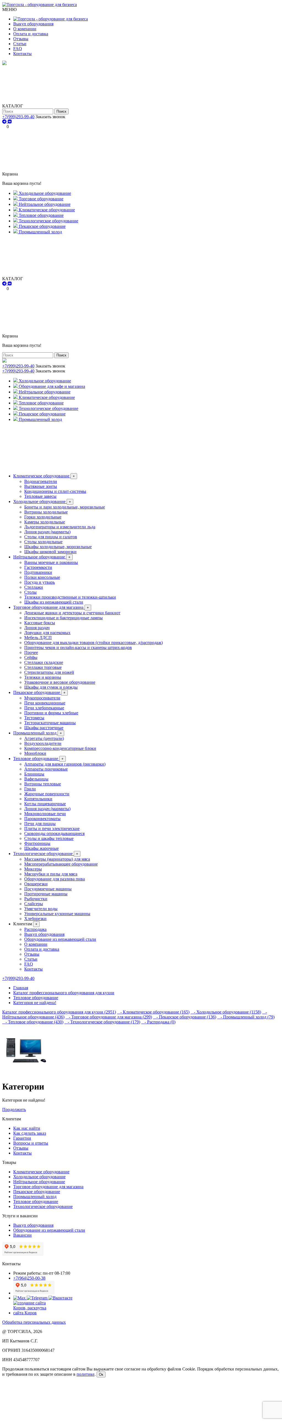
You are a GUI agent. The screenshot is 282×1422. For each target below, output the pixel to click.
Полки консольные (42, 577)
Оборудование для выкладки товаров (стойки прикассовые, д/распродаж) (93, 642)
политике (85, 1374)
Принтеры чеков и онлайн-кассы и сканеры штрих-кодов (78, 647)
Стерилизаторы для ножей (49, 672)
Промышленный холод (37, 733)
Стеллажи (33, 587)
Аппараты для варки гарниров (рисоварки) (64, 764)
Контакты (22, 53)
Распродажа (35, 929)
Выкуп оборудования (33, 23)
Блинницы (34, 774)
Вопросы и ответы (30, 1143)
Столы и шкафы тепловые (49, 838)
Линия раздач (37, 627)
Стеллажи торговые (43, 667)
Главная (20, 987)
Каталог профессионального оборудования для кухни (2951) (59, 1012)
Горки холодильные (42, 517)
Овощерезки (36, 884)
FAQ (17, 48)
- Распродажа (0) (158, 1022)
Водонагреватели (40, 481)
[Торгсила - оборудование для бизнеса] (39, 4)
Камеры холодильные (44, 522)
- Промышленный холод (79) (246, 1017)
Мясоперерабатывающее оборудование (61, 864)
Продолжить (14, 1109)
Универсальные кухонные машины (57, 913)
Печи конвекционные (44, 703)
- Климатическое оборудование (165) (153, 1012)
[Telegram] (5, 121)
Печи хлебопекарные (44, 707)
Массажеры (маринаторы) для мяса (57, 859)
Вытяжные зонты (40, 486)
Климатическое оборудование (44, 476)
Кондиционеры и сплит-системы (55, 491)
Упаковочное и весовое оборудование (59, 682)
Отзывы (20, 38)
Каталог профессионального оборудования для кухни (63, 992)
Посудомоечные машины (48, 888)
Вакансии (22, 1235)
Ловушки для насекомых (47, 632)
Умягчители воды (41, 908)
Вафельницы (36, 779)
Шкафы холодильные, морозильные (58, 546)
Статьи (19, 43)
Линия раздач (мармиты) (47, 531)
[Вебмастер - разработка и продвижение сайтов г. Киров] (34, 1312)
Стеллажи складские (43, 662)
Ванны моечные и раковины (51, 562)
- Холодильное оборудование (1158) (226, 1012)
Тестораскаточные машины (50, 722)
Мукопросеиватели (42, 698)
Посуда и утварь (39, 582)
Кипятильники (38, 798)
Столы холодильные (43, 541)
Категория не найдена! (34, 1002)
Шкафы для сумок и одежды (51, 687)
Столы (30, 592)
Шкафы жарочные (41, 848)
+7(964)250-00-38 (29, 1278)
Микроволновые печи (45, 813)
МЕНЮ (9, 9)
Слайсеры (33, 903)
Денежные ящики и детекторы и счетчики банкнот (72, 612)
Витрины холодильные (46, 512)
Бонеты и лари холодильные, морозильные (64, 507)
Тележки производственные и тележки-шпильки (70, 597)
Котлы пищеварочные (45, 803)
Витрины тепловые (42, 784)
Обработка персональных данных (34, 1322)
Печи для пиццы (40, 823)
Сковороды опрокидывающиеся (54, 833)
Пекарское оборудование (39, 692)
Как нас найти (26, 1128)
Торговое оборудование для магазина (51, 607)
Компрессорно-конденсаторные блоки (60, 748)
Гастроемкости (38, 567)
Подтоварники (38, 572)
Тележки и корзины (42, 677)
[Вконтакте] (60, 1298)
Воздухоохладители (42, 743)
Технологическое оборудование (45, 853)
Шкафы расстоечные (43, 727)
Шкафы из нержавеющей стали (53, 602)
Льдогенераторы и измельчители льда (59, 527)
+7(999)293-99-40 (18, 116)
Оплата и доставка (30, 33)
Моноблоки (35, 753)
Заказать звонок (50, 116)
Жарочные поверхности (46, 793)
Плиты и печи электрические (52, 828)
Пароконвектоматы (42, 818)
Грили (30, 788)
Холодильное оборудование (42, 501)
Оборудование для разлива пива (54, 879)
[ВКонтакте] (10, 121)
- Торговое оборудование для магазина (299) (109, 1017)
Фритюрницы (37, 843)
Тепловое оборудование (38, 758)
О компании (24, 28)
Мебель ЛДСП (38, 637)
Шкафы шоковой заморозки (50, 551)
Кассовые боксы (39, 622)
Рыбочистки (35, 898)
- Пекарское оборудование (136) (184, 1017)
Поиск (61, 111)
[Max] (20, 1298)
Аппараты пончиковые (46, 769)
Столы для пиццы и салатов (50, 536)
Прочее (31, 652)
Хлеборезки (35, 918)
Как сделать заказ (29, 1133)
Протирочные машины (45, 893)
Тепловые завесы (40, 496)
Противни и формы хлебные (51, 712)
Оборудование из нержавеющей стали (60, 939)
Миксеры (33, 869)
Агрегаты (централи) (44, 738)
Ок (101, 1374)
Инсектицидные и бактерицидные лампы (63, 617)
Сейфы (30, 657)
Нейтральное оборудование (41, 557)
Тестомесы (34, 717)
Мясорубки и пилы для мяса (50, 874)
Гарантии (22, 1138)
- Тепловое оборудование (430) (32, 1022)
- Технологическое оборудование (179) (102, 1022)
